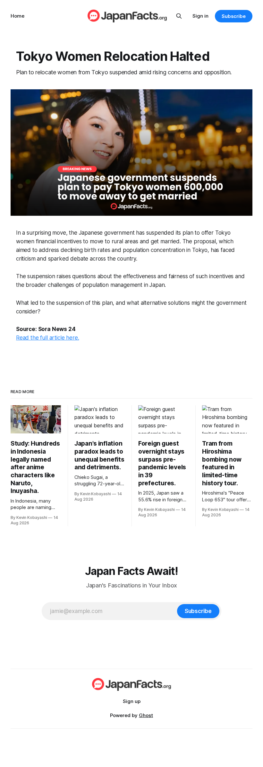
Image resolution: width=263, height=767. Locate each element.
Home (17, 16)
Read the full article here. (47, 338)
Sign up (131, 701)
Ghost (146, 715)
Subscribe (234, 16)
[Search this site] (179, 16)
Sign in (200, 16)
